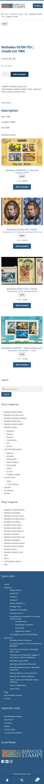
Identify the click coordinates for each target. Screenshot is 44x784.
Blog (6, 692)
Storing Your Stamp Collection (22, 676)
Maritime (17, 91)
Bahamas (9, 453)
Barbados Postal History (13, 525)
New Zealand (11, 465)
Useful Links (15, 689)
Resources (8, 638)
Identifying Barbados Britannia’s (23, 664)
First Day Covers (16, 613)
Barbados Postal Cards (12, 421)
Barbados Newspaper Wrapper (15, 418)
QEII (26, 14)
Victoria (9, 446)
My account (8, 719)
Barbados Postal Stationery (14, 531)
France (8, 481)
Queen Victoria (16, 590)
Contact (7, 698)
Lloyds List (37, 89)
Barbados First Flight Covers (14, 519)
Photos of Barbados (18, 685)
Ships (23, 91)
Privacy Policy (9, 729)
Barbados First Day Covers (14, 415)
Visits (6, 564)
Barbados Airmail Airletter (13, 412)
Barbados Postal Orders (13, 528)
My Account (7, 780)
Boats (30, 89)
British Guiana (11, 459)
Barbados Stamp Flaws (19, 661)
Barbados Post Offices (12, 522)
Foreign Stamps (9, 477)
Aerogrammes (21, 621)
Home (6, 14)
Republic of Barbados (18, 610)
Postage (7, 493)
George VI (10, 437)
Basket (7, 726)
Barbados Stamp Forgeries (14, 546)
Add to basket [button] (22, 187)
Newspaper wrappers (24, 624)
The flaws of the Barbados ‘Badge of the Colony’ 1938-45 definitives (24, 656)
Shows (6, 558)
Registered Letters (23, 631)
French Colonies (12, 484)
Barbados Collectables (12, 513)
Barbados (9, 89)
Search (6, 394)
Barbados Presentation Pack (14, 537)
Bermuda (9, 456)
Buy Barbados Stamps (13, 695)
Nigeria (9, 468)
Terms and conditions (13, 733)
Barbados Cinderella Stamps (14, 510)
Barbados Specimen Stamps (14, 543)
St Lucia (9, 471)
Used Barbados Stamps (12, 561)
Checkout (8, 723)
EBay (6, 555)
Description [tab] (6, 102)
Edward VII (10, 431)
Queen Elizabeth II (17, 603)
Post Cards (19, 628)
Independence (11, 440)
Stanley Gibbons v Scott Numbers (23, 673)
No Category (8, 490)
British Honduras (12, 462)
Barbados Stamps (16, 14)
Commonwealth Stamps (13, 449)
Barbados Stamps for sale (13, 552)
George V (9, 434)
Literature (7, 487)
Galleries (7, 587)
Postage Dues (15, 606)
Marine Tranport (7, 91)
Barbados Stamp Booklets (13, 424)
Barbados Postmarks (11, 534)
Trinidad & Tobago (13, 474)
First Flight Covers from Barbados (23, 634)
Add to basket (19, 74)
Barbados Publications (12, 540)
